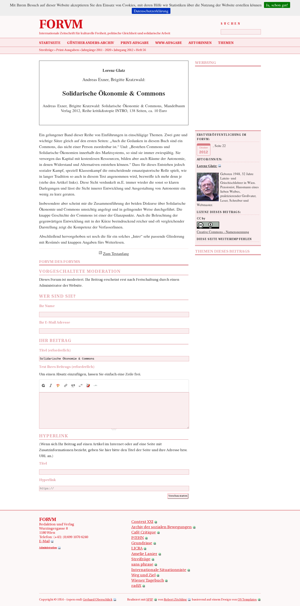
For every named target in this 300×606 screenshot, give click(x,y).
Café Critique (143, 533)
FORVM (61, 25)
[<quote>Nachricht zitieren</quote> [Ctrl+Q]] (73, 385)
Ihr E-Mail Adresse (54, 322)
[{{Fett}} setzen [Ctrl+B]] (43, 385)
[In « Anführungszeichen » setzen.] (80, 385)
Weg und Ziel (143, 575)
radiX (136, 586)
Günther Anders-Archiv (90, 43)
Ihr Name (47, 306)
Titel (43, 463)
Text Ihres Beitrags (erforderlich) (66, 367)
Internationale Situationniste (158, 570)
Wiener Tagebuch (147, 581)
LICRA (137, 549)
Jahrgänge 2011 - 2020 (96, 50)
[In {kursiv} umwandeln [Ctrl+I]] (50, 385)
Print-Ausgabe (135, 43)
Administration (48, 548)
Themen (225, 43)
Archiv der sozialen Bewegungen (161, 527)
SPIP (149, 599)
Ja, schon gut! (277, 4)
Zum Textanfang (116, 253)
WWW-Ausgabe (168, 43)
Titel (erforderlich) (55, 350)
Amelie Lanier (144, 554)
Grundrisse (141, 543)
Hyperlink (47, 480)
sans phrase (142, 565)
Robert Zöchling (175, 599)
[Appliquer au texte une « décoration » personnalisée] (58, 385)
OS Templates (247, 599)
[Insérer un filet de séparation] (95, 385)
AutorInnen (199, 43)
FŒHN (137, 538)
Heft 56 (141, 50)
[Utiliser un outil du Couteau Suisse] (88, 385)
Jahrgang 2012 (124, 50)
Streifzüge (46, 50)
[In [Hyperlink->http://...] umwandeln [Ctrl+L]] (65, 385)
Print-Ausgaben (68, 50)
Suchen (231, 23)
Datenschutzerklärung (151, 10)
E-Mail (44, 541)
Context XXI (142, 522)
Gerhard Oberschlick (97, 599)
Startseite (49, 43)
